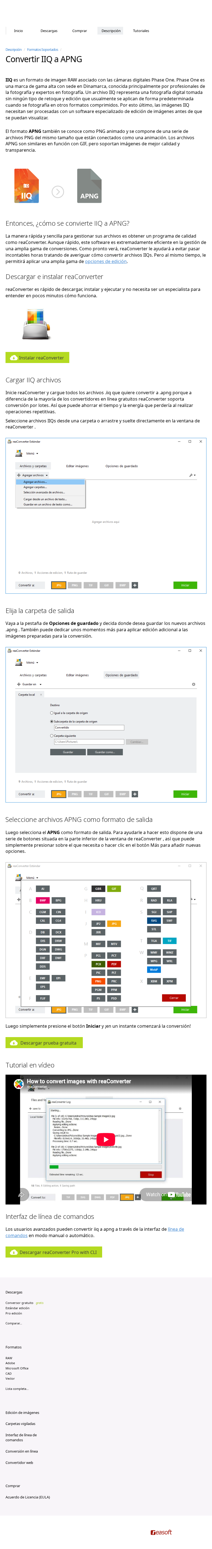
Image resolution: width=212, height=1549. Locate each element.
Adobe (10, 1363)
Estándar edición (18, 1308)
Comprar (79, 30)
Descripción (111, 30)
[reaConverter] (29, 13)
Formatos (14, 1347)
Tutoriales (141, 30)
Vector (10, 1378)
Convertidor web (19, 1462)
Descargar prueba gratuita (48, 1043)
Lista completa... (17, 1389)
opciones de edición (106, 261)
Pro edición (14, 1313)
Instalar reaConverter (41, 358)
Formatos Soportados (42, 49)
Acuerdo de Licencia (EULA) (28, 1497)
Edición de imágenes (22, 1412)
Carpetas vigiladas (20, 1423)
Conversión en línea (22, 1451)
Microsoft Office (17, 1368)
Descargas (49, 30)
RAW (9, 1358)
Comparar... (14, 1323)
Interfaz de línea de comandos (21, 1437)
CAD (9, 1373)
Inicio (18, 30)
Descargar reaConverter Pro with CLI (58, 1252)
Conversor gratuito (25, 1303)
